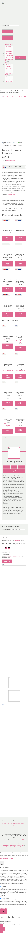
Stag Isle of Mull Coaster (8, 420)
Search (4, 25)
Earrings (9, 194)
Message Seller (14, 471)
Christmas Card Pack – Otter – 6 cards (8, 366)
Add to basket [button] (20, 348)
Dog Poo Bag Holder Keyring (20, 336)
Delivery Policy (18, 846)
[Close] (3, 911)
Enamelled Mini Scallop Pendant (20, 231)
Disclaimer (15, 843)
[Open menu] (7, 31)
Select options (8, 431)
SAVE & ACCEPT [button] (4, 908)
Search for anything (6, 529)
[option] (9, 144)
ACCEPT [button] (11, 858)
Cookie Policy (20, 845)
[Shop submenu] (8, 62)
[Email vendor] (21, 467)
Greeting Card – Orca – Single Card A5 (20, 366)
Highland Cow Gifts (15, 823)
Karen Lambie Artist (8, 370)
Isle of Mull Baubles (8, 336)
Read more (7, 238)
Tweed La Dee (7, 339)
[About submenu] (9, 74)
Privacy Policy (8, 843)
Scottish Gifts (5, 823)
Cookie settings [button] (4, 858)
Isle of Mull (10, 163)
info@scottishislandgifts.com (12, 556)
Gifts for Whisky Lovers (11, 825)
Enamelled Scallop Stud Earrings (7, 231)
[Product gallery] (14, 118)
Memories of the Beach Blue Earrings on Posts (20, 256)
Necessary (4, 886)
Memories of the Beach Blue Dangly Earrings (8, 281)
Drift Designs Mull (10, 160)
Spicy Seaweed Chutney (20, 393)
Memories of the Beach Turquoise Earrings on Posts (7, 256)
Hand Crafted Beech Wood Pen (20, 420)
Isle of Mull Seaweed (8, 397)
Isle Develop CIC (20, 839)
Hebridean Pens (20, 423)
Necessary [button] (2, 885)
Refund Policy (10, 846)
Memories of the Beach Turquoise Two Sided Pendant (8, 307)
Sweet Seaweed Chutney (8, 393)
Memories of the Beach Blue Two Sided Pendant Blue (20, 281)
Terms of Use (13, 845)
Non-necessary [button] (4, 896)
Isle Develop (17, 540)
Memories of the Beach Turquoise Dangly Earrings (20, 307)
